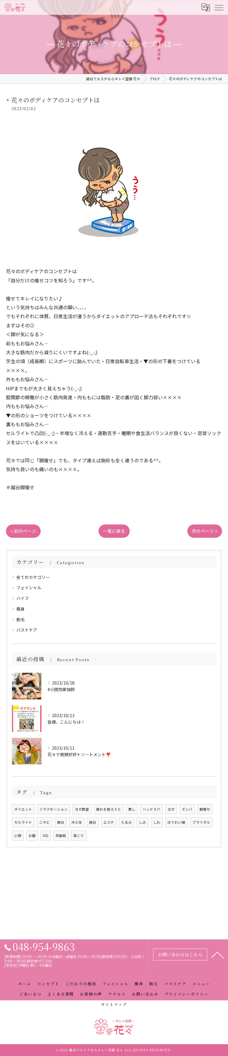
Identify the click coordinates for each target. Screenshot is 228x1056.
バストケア (26, 630)
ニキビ (44, 822)
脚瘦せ (205, 809)
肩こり (78, 835)
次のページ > (205, 531)
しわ (156, 822)
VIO (45, 835)
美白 (60, 822)
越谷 (92, 822)
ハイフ (22, 598)
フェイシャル (28, 587)
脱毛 (20, 619)
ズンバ (187, 809)
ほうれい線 (176, 822)
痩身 (20, 609)
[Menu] (219, 7)
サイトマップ (114, 1004)
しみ (142, 822)
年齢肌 (61, 835)
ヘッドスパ (151, 809)
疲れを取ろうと (108, 809)
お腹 (32, 835)
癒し (131, 809)
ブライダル (201, 822)
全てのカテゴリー (33, 577)
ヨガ (171, 809)
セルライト (23, 822)
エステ (108, 822)
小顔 (17, 835)
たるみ (126, 822)
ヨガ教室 (82, 809)
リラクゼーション (53, 809)
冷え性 (76, 822)
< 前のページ (23, 531)
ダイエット (23, 809)
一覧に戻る (114, 531)
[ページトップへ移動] (218, 954)
